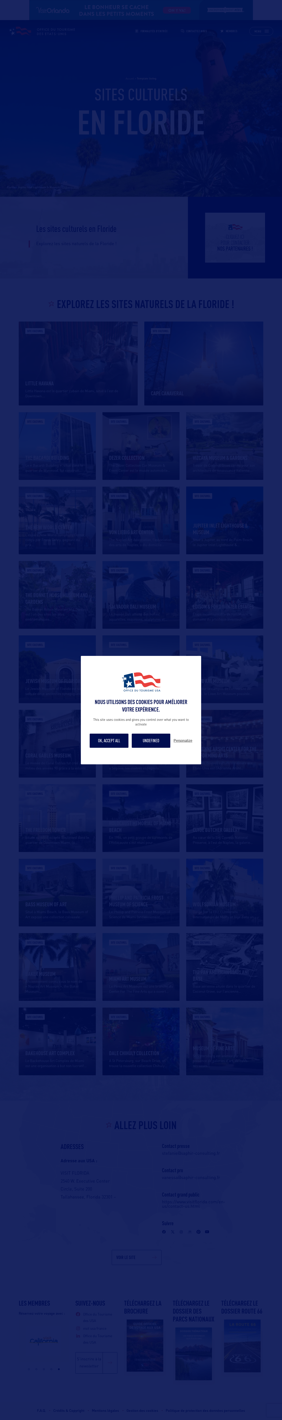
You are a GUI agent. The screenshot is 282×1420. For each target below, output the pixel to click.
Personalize (183, 740)
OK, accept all (109, 740)
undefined (151, 740)
